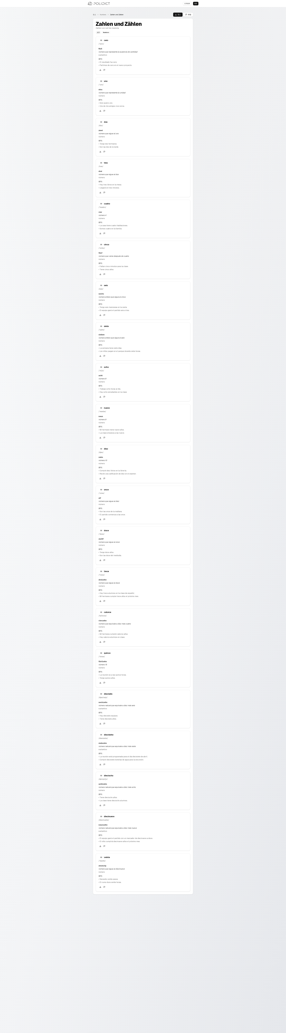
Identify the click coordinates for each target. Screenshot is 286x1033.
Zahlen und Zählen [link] (116, 15)
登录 (195, 3)
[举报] (104, 70)
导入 (179, 15)
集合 (94, 15)
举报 (189, 15)
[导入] (100, 70)
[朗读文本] (101, 40)
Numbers (103, 15)
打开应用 (187, 3)
